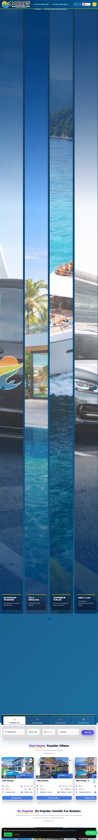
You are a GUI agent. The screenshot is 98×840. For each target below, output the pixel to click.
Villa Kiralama (42, 4)
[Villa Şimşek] (54, 768)
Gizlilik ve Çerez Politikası (68, 830)
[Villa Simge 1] (17, 768)
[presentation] (3, 388)
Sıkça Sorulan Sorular (56, 9)
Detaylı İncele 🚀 (17, 798)
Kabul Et (8, 834)
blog (38, 9)
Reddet (17, 834)
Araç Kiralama (61, 4)
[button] (49, 619)
